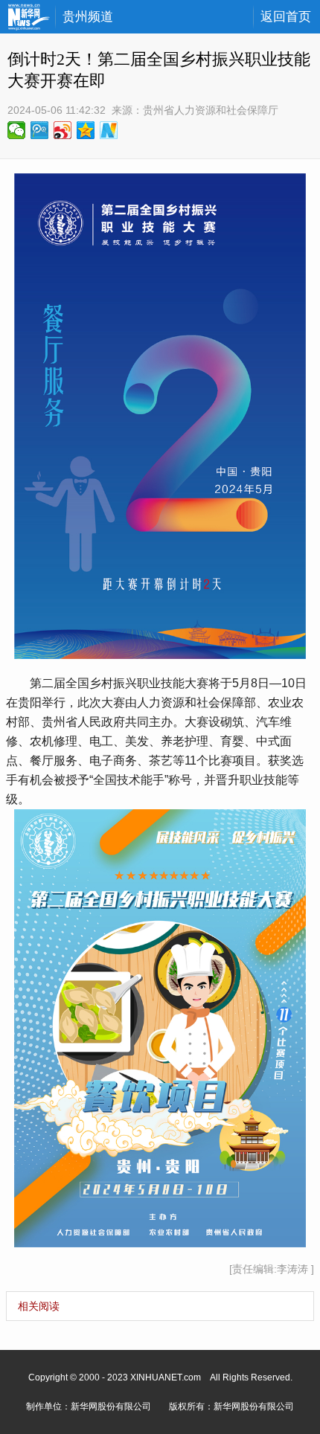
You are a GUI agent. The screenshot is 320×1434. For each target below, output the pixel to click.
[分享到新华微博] (109, 130)
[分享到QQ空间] (86, 130)
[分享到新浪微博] (63, 130)
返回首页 (285, 17)
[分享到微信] (16, 130)
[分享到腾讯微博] (40, 130)
